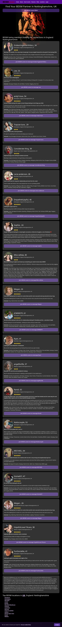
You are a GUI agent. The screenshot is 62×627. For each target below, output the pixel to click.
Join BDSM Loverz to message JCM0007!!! (31, 330)
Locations (42, 2)
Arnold (6, 602)
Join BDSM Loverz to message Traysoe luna (31, 139)
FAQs (38, 2)
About (21, 2)
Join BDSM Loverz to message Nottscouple (31, 442)
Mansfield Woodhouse (10, 605)
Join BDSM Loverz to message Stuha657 (31, 494)
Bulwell (6, 603)
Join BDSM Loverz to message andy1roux (31, 115)
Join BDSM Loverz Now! (31, 10)
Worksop (7, 609)
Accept (57, 624)
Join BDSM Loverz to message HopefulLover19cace (31, 542)
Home (17, 2)
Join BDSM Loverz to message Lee (31, 87)
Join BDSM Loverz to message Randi (31, 413)
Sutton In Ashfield (9, 610)
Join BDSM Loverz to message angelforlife (31, 380)
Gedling (6, 612)
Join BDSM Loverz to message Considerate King (31, 165)
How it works (27, 2)
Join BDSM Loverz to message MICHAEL (31, 467)
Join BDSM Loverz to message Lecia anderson (31, 190)
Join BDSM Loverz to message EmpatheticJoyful (31, 216)
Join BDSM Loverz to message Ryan (31, 355)
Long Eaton (7, 607)
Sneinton (7, 606)
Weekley (7, 616)
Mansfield (7, 600)
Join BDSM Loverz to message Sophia (31, 246)
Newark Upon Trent (9, 613)
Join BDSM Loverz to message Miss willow (31, 280)
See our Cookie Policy (26, 624)
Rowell (6, 615)
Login (47, 2)
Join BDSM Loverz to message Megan (31, 304)
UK (23, 595)
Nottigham (7, 597)
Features (33, 2)
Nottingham (8, 599)
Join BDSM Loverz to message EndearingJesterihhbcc (31, 62)
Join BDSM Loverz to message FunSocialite (31, 570)
